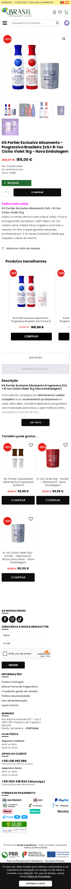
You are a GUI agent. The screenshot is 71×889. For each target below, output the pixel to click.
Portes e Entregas (13, 682)
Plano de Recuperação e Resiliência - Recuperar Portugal (35, 861)
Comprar (37, 192)
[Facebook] (5, 619)
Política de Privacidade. (39, 876)
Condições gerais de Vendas (19, 691)
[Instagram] (12, 619)
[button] (64, 39)
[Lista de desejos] (60, 12)
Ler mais (35, 422)
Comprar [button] (18, 500)
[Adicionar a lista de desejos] (31, 446)
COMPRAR (31, 336)
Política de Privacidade (35, 847)
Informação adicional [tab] (35, 369)
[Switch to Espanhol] (67, 2)
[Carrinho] (66, 12)
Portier (13, 172)
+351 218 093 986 (14, 761)
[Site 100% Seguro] (14, 827)
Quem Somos (10, 705)
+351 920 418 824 (23, 781)
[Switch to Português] (62, 2)
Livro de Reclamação (14, 700)
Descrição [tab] (35, 357)
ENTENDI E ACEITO (35, 883)
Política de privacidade (16, 696)
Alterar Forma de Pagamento (20, 686)
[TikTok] (20, 619)
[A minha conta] (54, 12)
